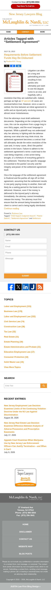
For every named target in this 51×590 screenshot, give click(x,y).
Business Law (17, 213)
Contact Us (25, 539)
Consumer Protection (16, 357)
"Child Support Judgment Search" (23, 216)
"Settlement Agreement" (20, 218)
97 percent (26, 101)
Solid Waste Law (14, 362)
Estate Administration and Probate (22, 347)
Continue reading (11, 208)
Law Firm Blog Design (24, 586)
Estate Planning (13, 342)
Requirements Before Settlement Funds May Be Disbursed (22, 56)
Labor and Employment (17, 306)
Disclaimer (25, 532)
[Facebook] (11, 287)
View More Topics (12, 367)
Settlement (37, 218)
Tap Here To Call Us (25, 6)
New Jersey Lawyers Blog (26, 22)
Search (43, 385)
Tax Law (10, 331)
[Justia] (32, 287)
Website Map (25, 546)
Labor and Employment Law (20, 316)
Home (8, 32)
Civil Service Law (14, 321)
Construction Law (14, 326)
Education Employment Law (19, 352)
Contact (25, 32)
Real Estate (11, 337)
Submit (25, 276)
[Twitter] (18, 287)
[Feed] (39, 287)
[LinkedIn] (25, 287)
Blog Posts (25, 554)
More (42, 32)
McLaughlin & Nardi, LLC (35, 579)
